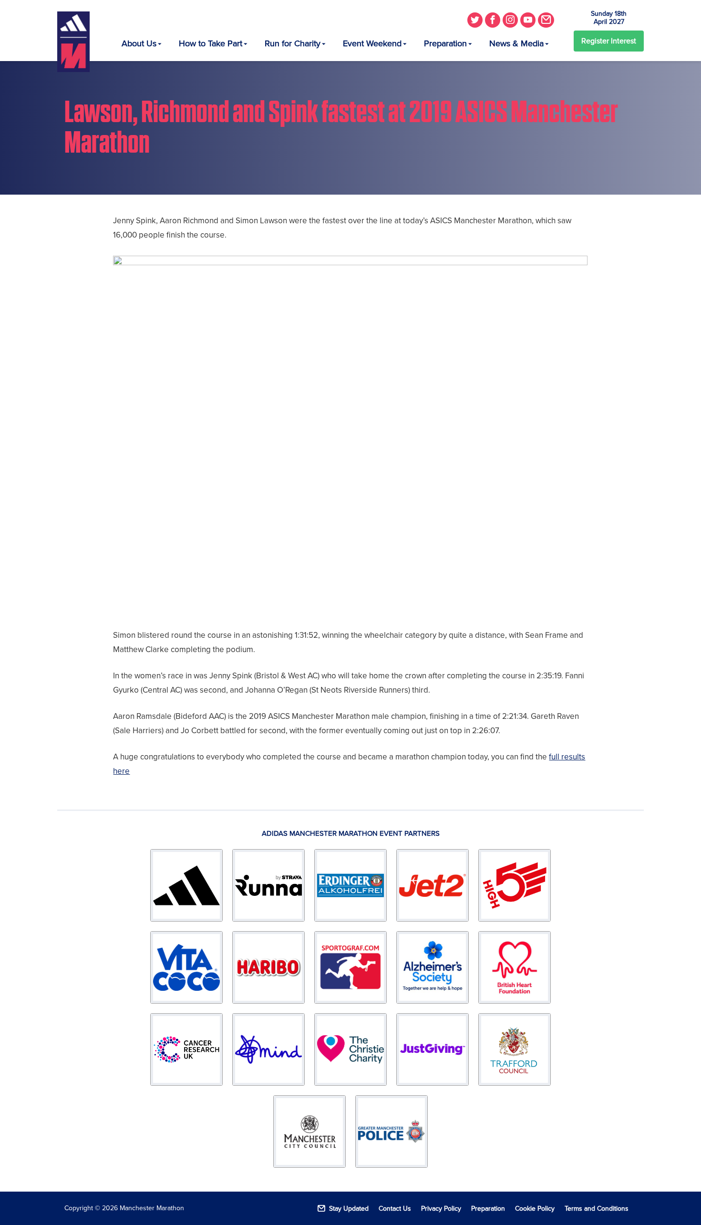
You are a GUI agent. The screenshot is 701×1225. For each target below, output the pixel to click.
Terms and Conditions (597, 1208)
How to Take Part (210, 43)
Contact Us (395, 1208)
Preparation (445, 43)
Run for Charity (292, 43)
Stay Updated (349, 1208)
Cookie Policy (535, 1208)
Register (608, 41)
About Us (139, 43)
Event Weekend (372, 43)
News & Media (516, 43)
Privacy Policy (441, 1208)
